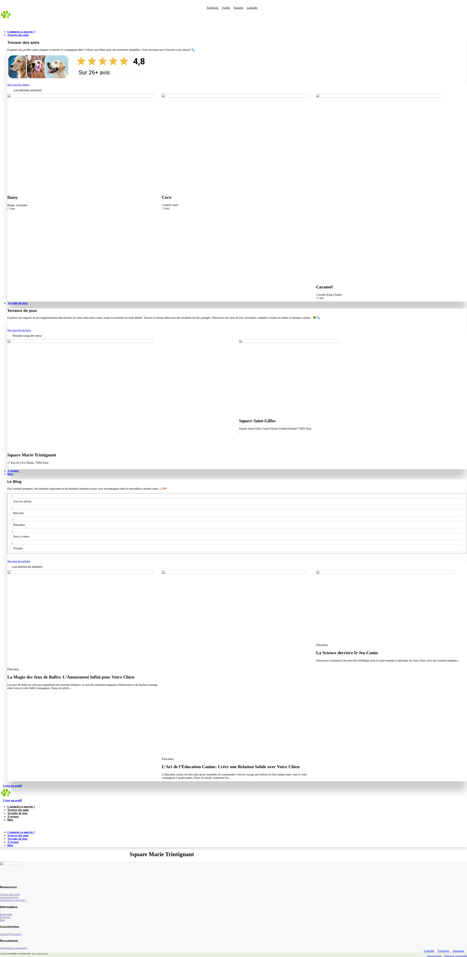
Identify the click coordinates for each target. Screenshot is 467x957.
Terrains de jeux (17, 813)
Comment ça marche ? (21, 806)
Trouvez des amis (18, 809)
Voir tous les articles (18, 561)
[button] (233, 24)
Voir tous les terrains (19, 330)
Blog (10, 819)
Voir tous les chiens (18, 84)
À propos (13, 816)
